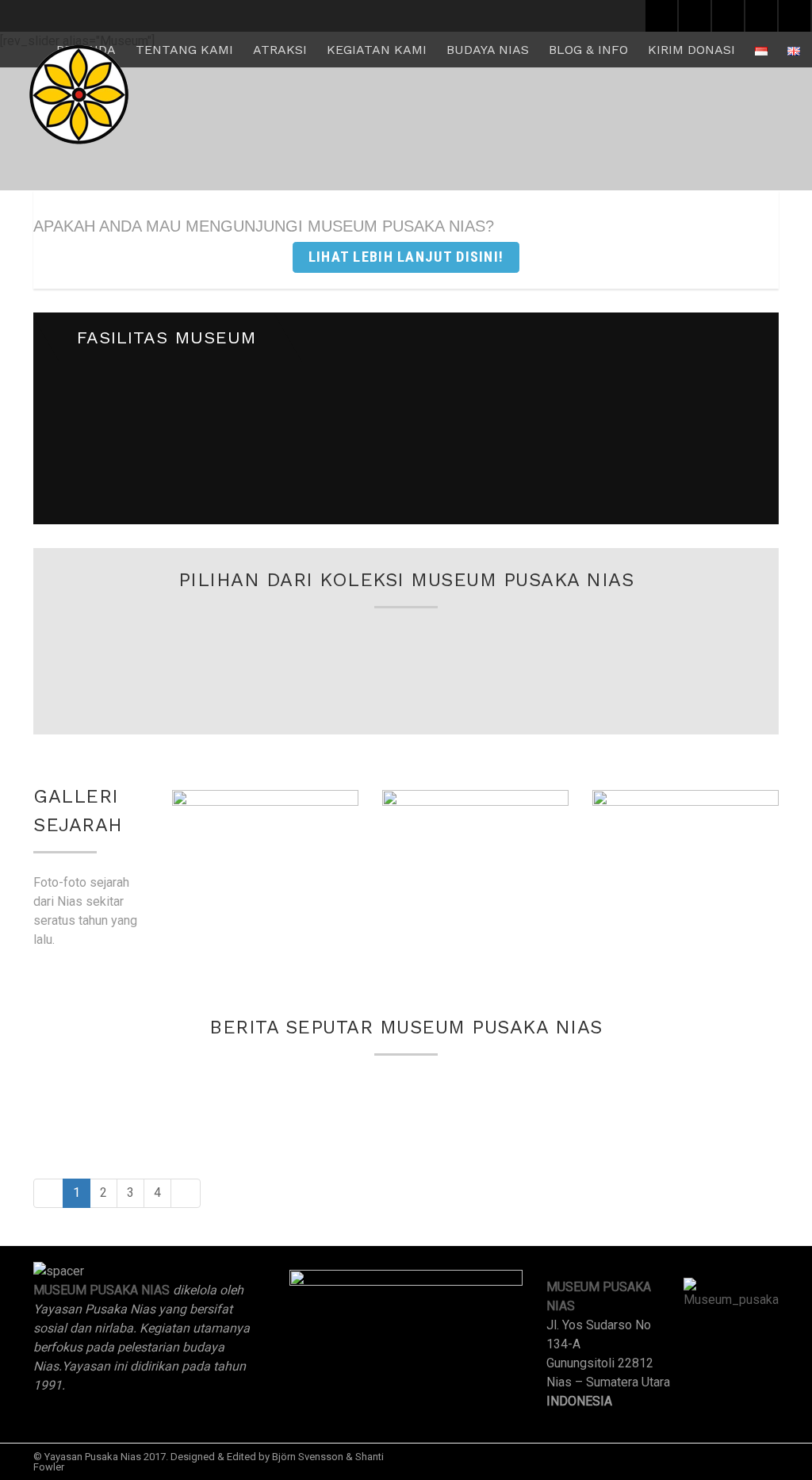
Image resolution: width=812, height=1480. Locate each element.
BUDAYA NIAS (487, 49)
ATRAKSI (280, 49)
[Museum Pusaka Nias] (78, 94)
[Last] (185, 1193)
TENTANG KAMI (184, 49)
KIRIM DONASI (691, 49)
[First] (48, 1193)
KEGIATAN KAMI (377, 49)
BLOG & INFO (588, 49)
